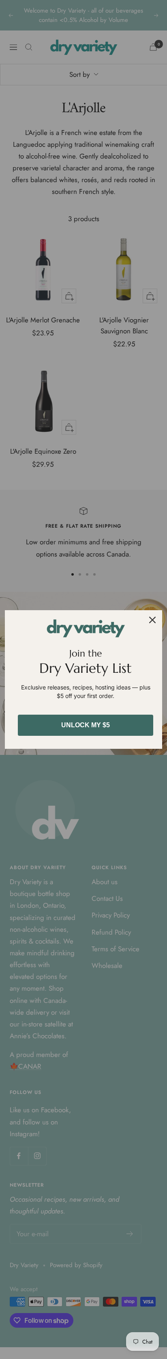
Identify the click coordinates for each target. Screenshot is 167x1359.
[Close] (152, 620)
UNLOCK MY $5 (85, 725)
